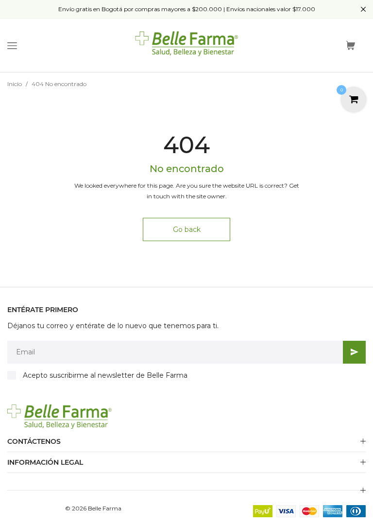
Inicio (14, 84)
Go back (187, 229)
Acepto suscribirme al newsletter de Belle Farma (105, 375)
